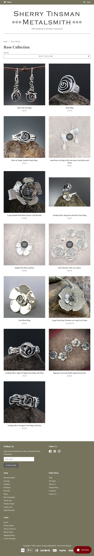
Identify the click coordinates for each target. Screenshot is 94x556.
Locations (52, 491)
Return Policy (8, 532)
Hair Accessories (9, 497)
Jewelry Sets (8, 507)
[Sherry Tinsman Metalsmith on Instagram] (59, 452)
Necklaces (7, 487)
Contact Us (52, 494)
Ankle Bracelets (9, 510)
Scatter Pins (8, 501)
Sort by (6, 53)
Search (6, 522)
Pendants (7, 484)
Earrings (7, 481)
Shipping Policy (9, 535)
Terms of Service (10, 529)
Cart (88, 2)
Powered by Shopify (64, 546)
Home (5, 41)
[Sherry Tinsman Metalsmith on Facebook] (50, 452)
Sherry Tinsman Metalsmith (46, 546)
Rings (6, 494)
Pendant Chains (9, 504)
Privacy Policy (9, 525)
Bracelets (7, 491)
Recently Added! (9, 478)
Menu (9, 2)
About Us (52, 484)
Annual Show (53, 487)
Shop (50, 478)
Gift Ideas (52, 481)
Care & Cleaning (9, 539)
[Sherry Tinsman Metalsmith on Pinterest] (54, 452)
